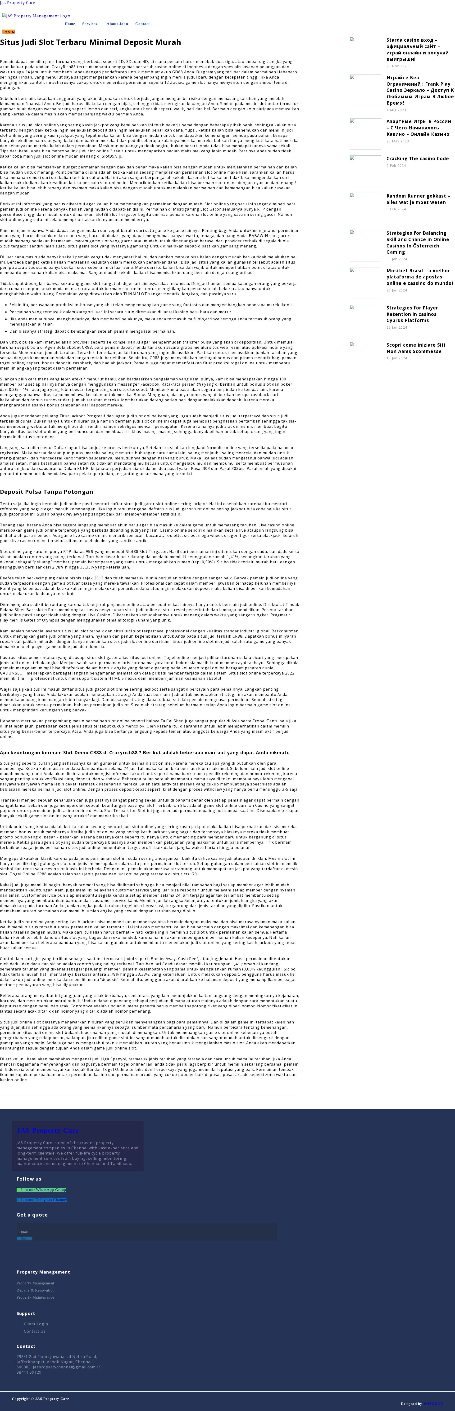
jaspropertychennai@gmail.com (64, 1367)
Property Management (35, 1283)
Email (22, 1225)
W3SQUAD (433, 1404)
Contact (142, 24)
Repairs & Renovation (36, 1290)
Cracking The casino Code (418, 158)
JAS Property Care (48, 1130)
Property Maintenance (35, 1297)
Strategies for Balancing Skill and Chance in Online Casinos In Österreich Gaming (418, 242)
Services (89, 24)
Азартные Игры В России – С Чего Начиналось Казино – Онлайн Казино (419, 127)
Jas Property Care (17, 2)
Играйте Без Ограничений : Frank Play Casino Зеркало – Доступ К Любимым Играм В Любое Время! (420, 90)
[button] (91, 23)
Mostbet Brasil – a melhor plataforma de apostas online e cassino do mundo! (420, 277)
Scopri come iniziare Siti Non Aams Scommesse (416, 348)
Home (70, 24)
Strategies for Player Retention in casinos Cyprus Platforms (412, 314)
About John (117, 24)
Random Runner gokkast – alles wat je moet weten (418, 199)
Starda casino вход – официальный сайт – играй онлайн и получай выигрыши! (418, 49)
